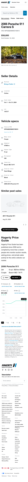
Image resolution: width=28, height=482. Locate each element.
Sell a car (4, 439)
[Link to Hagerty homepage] (9, 366)
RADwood (17, 431)
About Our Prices (9, 333)
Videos (3, 447)
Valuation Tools (16, 2)
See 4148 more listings (9, 229)
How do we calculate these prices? (11, 326)
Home (16, 437)
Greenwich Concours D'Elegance (19, 427)
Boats (3, 414)
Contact (16, 448)
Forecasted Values (13, 340)
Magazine (17, 405)
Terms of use (14, 475)
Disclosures (4, 475)
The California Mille (19, 424)
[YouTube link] (11, 369)
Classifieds (4, 437)
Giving (16, 452)
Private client (4, 416)
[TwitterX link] (5, 369)
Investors (17, 450)
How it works (4, 441)
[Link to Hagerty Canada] (5, 467)
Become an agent (5, 428)
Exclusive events (18, 407)
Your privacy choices (9, 473)
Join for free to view (7, 286)
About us (17, 439)
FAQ (16, 458)
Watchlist (12, 7)
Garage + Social (5, 456)
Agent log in (4, 430)
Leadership (17, 441)
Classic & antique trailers (7, 409)
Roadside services (19, 413)
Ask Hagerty (17, 399)
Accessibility (16, 473)
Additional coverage (6, 422)
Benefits (17, 401)
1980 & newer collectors (7, 403)
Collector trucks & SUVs (7, 407)
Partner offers (18, 403)
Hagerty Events (18, 420)
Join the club (17, 395)
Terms (16, 462)
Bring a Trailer (8, 84)
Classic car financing (6, 420)
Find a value (4, 7)
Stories (3, 449)
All (2, 451)
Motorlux (17, 429)
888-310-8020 (18, 414)
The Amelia (17, 422)
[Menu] (25, 2)
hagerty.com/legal (9, 345)
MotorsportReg (5, 460)
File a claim (4, 397)
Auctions (4, 435)
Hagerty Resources (6, 458)
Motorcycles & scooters (7, 411)
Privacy (16, 460)
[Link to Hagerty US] (2, 467)
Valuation (17, 397)
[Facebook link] (2, 369)
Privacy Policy (4, 385)
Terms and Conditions (13, 385)
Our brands (17, 443)
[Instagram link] (8, 369)
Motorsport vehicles (6, 413)
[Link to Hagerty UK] (8, 467)
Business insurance (6, 418)
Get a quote (4, 395)
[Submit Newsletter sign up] (24, 381)
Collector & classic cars (7, 405)
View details (15, 277)
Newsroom (17, 446)
